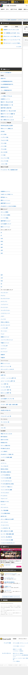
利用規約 (14, 638)
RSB (2, 281)
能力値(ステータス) (5, 501)
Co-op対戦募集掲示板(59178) (7, 84)
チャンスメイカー (4, 307)
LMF (2, 244)
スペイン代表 (3, 146)
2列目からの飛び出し (5, 322)
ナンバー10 (3, 319)
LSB (2, 278)
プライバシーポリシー (23, 638)
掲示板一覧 (3, 78)
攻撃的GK (3, 354)
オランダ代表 (3, 134)
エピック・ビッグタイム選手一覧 (8, 381)
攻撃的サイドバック (5, 337)
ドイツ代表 (3, 155)
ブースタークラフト (5, 525)
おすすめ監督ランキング (6, 223)
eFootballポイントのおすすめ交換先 (8, 206)
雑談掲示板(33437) (4, 87)
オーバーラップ (4, 351)
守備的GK (3, 357)
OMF (2, 250)
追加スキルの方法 (4, 439)
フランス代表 (3, 143)
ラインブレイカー (4, 292)
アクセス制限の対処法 (5, 513)
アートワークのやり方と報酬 (7, 540)
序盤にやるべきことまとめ (6, 433)
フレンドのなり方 (4, 466)
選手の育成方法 (4, 436)
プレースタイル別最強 (5, 215)
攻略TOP (3, 9)
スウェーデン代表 (4, 161)
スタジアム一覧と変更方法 (6, 537)
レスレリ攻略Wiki (16, 661)
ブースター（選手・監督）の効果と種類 (9, 404)
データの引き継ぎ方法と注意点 (7, 483)
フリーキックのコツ (5, 492)
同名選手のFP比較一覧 (5, 410)
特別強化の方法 (4, 442)
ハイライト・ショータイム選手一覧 (8, 378)
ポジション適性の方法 (5, 445)
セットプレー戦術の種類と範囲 (7, 534)
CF (1, 232)
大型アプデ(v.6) (13, 9)
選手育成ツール (4, 197)
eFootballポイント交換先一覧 (7, 454)
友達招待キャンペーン (5, 99)
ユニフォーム (3, 463)
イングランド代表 (4, 137)
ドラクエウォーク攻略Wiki (18, 651)
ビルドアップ (3, 348)
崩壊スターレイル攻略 (17, 649)
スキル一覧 (3, 427)
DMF (2, 275)
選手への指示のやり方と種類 (7, 531)
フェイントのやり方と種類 (6, 489)
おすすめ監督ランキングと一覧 (7, 398)
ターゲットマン (4, 301)
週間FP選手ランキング (5, 203)
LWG (2, 238)
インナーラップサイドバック (7, 339)
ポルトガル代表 (4, 152)
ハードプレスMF (4, 328)
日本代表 (2, 131)
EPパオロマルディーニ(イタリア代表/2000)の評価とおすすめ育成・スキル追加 (13, 43)
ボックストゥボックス (5, 325)
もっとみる (18, 46)
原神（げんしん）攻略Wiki (18, 653)
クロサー (2, 316)
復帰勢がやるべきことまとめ (7, 116)
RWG (2, 241)
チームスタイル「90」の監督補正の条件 (9, 169)
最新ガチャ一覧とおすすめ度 (7, 102)
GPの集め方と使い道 (5, 448)
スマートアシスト (4, 522)
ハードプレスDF (4, 345)
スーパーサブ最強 (4, 218)
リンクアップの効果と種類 (6, 457)
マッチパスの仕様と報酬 (6, 478)
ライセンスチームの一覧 (6, 416)
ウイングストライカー (5, 310)
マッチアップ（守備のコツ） (7, 486)
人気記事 (5, 26)
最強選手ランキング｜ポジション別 (11, 29)
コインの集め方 (4, 451)
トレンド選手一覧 (4, 384)
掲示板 (16, 26)
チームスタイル (4, 495)
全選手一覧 (3, 375)
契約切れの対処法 (4, 469)
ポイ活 (8, 2)
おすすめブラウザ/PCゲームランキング (11, 596)
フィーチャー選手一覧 (5, 387)
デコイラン (3, 295)
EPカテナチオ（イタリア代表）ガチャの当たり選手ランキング (13, 36)
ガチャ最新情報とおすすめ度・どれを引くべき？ (13, 33)
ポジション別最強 (4, 212)
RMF (2, 247)
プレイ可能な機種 (4, 510)
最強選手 (20, 9)
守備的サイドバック (5, 342)
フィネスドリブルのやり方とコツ (8, 542)
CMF (2, 253)
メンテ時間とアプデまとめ (6, 96)
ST (1, 235)
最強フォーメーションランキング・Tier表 (12, 39)
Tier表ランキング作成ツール (7, 194)
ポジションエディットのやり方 (7, 369)
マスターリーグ (4, 498)
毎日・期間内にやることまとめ (7, 119)
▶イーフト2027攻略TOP (6, 72)
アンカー (2, 334)
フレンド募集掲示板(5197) (6, 90)
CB (1, 283)
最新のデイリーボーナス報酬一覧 (8, 113)
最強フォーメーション (5, 200)
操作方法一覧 (3, 516)
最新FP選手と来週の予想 (6, 108)
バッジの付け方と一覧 (5, 528)
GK (1, 286)
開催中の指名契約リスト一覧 (7, 105)
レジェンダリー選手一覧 (6, 390)
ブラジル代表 (3, 149)
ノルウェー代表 (4, 164)
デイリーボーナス (4, 507)
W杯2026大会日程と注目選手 (7, 125)
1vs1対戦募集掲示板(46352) (6, 81)
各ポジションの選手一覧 (6, 392)
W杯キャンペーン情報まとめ (7, 128)
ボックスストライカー (5, 298)
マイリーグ (3, 504)
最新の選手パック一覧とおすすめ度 (8, 110)
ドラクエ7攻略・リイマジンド (19, 646)
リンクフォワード (4, 304)
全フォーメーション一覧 (6, 366)
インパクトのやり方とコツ (6, 480)
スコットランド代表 (5, 158)
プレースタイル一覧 (5, 422)
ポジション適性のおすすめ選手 (7, 519)
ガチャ (7, 9)
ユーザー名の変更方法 (5, 475)
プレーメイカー (4, 331)
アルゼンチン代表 (4, 140)
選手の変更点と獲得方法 (6, 472)
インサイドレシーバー (5, 313)
